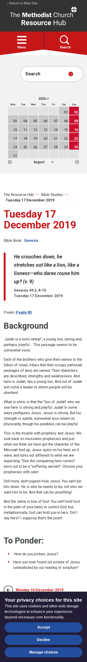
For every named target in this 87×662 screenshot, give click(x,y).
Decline (43, 640)
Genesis (31, 240)
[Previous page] (8, 590)
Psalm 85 (24, 312)
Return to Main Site (23, 3)
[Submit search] (70, 74)
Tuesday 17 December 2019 (30, 200)
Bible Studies (52, 194)
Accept (43, 627)
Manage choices (43, 652)
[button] (21, 39)
